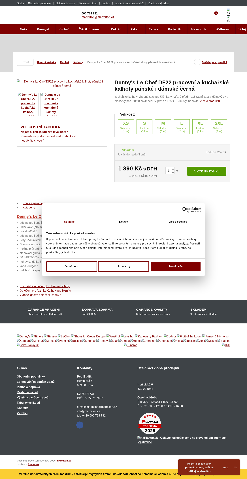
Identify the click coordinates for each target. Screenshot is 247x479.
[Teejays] (102, 341)
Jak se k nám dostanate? (129, 3)
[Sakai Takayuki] (28, 345)
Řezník (153, 29)
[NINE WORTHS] (127, 336)
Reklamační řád (88, 3)
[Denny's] (23, 336)
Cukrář (116, 29)
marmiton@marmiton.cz (98, 17)
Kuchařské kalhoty (58, 286)
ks (177, 170)
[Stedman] (89, 341)
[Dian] (113, 341)
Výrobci (24, 294)
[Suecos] (224, 341)
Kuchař (64, 29)
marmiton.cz (63, 460)
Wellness (222, 29)
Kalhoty (78, 62)
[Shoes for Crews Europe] (88, 336)
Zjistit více (145, 442)
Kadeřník (174, 29)
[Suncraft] (130, 345)
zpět (26, 62)
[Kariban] (23, 341)
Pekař (135, 29)
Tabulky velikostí (28, 402)
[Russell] (75, 341)
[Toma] (164, 341)
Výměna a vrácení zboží (33, 397)
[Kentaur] (36, 341)
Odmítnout (71, 266)
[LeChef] (64, 336)
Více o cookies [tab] (178, 221)
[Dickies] (211, 341)
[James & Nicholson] (216, 336)
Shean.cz (33, 464)
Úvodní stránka (46, 62)
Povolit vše (175, 266)
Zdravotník (198, 29)
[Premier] (62, 341)
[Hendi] (135, 341)
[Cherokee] (148, 341)
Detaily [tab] (123, 221)
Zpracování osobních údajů (36, 381)
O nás (20, 3)
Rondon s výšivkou (158, 3)
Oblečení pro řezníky (33, 290)
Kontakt (106, 3)
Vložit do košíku (207, 171)
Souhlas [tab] (69, 221)
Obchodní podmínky (39, 3)
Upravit (121, 266)
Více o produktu (210, 101)
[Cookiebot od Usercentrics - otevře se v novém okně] (185, 210)
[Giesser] (50, 336)
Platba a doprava (65, 3)
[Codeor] (170, 336)
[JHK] (226, 345)
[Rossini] (189, 341)
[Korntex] (49, 341)
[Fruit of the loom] (189, 336)
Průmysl (43, 29)
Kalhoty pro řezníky (59, 290)
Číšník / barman (90, 29)
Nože (23, 29)
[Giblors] (37, 336)
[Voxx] (200, 341)
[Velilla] (177, 341)
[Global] (124, 341)
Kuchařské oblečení (32, 286)
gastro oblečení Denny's (45, 294)
